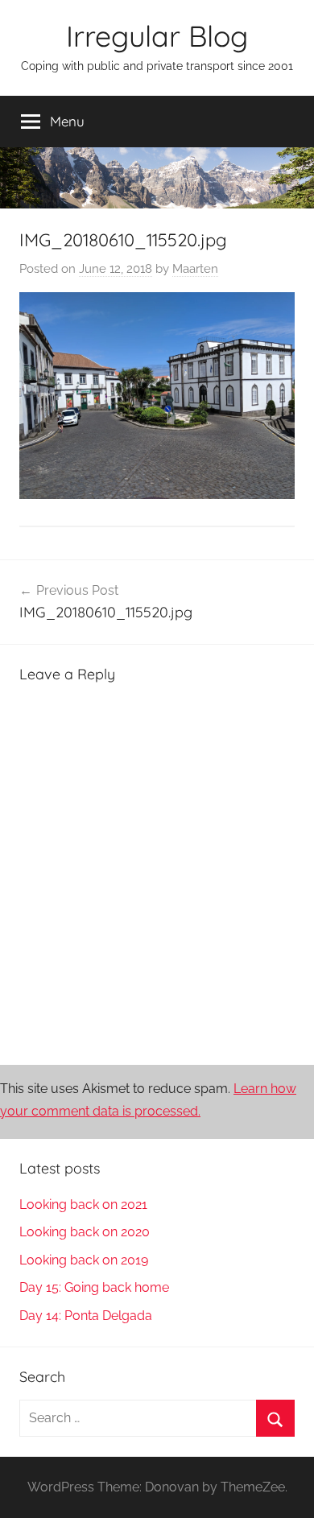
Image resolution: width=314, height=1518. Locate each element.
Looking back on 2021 (83, 1204)
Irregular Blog (157, 36)
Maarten (195, 269)
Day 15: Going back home (94, 1287)
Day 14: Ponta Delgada (85, 1315)
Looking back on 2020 (84, 1232)
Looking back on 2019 (83, 1260)
